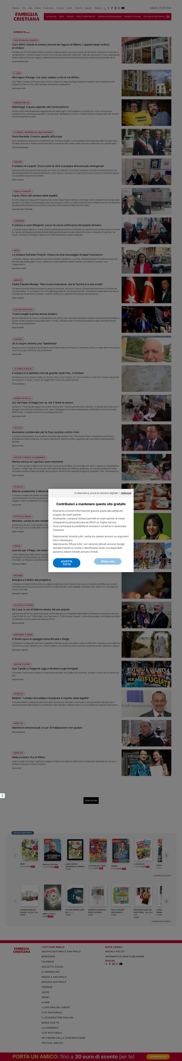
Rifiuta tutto (108, 561)
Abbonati (126, 493)
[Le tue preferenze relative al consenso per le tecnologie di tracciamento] (2, 795)
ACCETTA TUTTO (66, 563)
